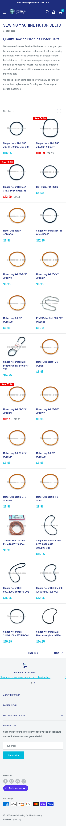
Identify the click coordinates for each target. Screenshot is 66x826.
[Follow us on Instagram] (11, 781)
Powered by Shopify (12, 819)
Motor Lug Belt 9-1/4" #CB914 (47, 363)
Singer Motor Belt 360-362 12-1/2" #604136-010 (16, 145)
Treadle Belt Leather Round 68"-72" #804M (14, 542)
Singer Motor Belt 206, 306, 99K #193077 (48, 145)
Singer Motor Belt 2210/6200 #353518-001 (16, 633)
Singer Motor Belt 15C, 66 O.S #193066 (49, 232)
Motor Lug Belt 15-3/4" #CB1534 (15, 455)
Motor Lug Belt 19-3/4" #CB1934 (15, 411)
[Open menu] (4, 12)
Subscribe (14, 755)
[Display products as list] (61, 111)
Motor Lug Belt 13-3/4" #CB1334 (15, 498)
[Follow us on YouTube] (17, 781)
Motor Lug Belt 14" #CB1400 (12, 232)
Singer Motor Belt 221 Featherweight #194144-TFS (16, 365)
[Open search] (47, 12)
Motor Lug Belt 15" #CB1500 (45, 455)
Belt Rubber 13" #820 (47, 186)
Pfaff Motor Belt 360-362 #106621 (49, 320)
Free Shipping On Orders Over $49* (33, 2)
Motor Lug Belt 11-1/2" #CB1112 (47, 498)
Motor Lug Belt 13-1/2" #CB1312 (47, 276)
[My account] (53, 12)
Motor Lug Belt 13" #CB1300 (12, 320)
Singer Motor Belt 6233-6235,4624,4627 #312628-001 (48, 544)
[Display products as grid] (56, 111)
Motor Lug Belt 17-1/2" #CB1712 (47, 411)
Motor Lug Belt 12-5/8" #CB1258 (15, 276)
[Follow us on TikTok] (23, 781)
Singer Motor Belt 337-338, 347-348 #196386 (15, 188)
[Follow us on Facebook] (5, 781)
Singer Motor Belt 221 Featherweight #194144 (48, 633)
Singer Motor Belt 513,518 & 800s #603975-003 (49, 589)
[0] (60, 12)
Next (56, 652)
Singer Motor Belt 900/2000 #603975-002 (16, 589)
